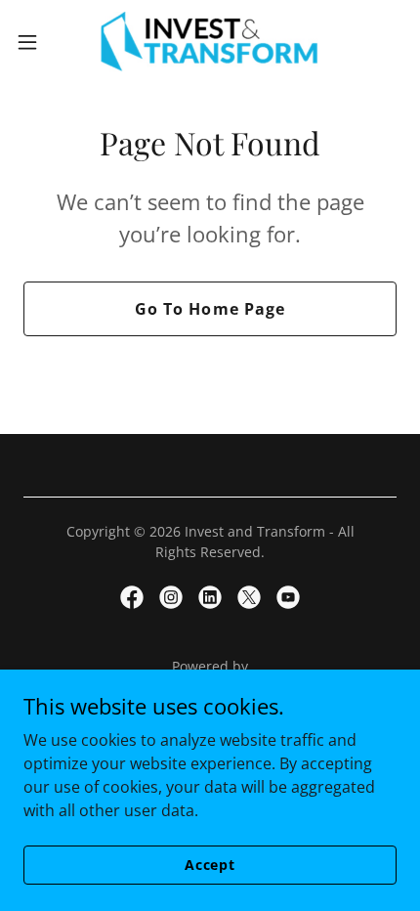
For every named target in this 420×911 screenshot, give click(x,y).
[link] (210, 42)
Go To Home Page (209, 309)
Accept (210, 864)
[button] (38, 42)
